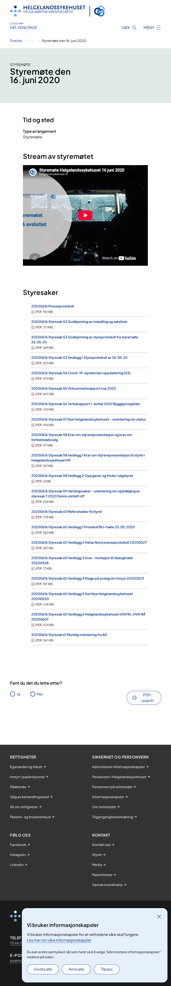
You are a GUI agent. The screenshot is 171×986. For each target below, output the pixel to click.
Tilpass (107, 969)
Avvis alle (76, 969)
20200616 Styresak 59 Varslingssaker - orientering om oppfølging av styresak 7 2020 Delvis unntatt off (85, 493)
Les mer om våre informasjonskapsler (59, 940)
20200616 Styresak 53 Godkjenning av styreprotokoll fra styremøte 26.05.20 (84, 339)
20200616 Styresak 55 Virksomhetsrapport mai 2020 (73, 388)
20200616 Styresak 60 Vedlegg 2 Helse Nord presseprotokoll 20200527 (89, 542)
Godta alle (43, 969)
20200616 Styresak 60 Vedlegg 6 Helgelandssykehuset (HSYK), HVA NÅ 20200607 (88, 616)
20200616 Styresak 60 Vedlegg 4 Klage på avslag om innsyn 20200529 (87, 578)
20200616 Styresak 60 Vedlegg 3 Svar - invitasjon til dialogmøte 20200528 (82, 560)
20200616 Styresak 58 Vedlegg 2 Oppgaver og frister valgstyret (82, 475)
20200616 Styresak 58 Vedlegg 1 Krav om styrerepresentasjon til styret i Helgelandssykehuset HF (88, 457)
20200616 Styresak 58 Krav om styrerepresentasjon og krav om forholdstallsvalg (81, 437)
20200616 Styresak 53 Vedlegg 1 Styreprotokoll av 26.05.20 (79, 357)
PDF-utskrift (147, 697)
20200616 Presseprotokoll (52, 306)
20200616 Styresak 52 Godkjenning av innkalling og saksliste (79, 321)
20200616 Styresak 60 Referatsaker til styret (66, 511)
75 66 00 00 (20, 943)
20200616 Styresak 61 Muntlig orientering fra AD (69, 634)
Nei (40, 693)
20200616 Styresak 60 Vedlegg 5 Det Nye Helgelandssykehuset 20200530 (82, 596)
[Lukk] (159, 916)
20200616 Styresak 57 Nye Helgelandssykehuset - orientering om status (88, 419)
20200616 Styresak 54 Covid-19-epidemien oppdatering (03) (81, 373)
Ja (18, 693)
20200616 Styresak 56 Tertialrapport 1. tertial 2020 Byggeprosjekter (85, 404)
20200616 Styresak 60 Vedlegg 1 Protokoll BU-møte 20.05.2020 (83, 527)
